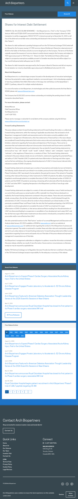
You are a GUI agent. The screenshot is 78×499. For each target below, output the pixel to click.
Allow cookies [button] (70, 494)
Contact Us (8, 430)
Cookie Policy (7, 467)
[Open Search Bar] (68, 3)
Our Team (6, 451)
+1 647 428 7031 (50, 443)
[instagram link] (62, 484)
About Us (6, 446)
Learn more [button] (7, 495)
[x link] (67, 484)
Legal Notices (7, 469)
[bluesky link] (71, 484)
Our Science (7, 448)
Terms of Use (7, 462)
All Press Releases (13, 315)
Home (5, 443)
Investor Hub (7, 453)
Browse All (67, 14)
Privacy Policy (7, 464)
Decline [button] (61, 494)
